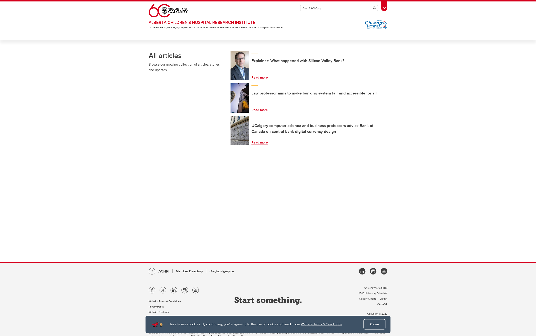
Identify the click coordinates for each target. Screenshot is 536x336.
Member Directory (189, 271)
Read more (259, 77)
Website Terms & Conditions (321, 324)
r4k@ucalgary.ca (221, 271)
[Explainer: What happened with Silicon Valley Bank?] (240, 65)
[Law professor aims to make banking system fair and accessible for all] (240, 98)
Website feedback (159, 312)
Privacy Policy (156, 306)
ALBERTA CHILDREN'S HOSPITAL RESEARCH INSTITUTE (202, 22)
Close (374, 324)
